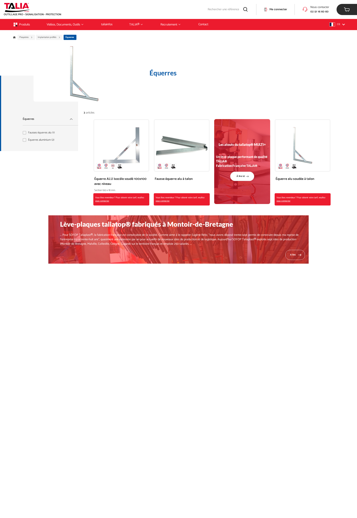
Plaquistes (24, 37)
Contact (203, 24)
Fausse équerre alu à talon (174, 179)
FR (338, 24)
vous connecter (102, 201)
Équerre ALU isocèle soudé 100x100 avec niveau (120, 182)
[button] (337, 24)
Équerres (28, 119)
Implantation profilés (47, 37)
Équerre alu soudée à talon (295, 179)
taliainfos (106, 24)
